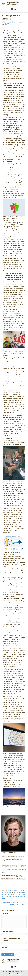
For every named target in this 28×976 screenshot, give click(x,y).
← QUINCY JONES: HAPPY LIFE (10, 902)
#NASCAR (22, 892)
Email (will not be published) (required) (10, 939)
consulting (4, 896)
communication (21, 894)
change (3, 894)
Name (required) (7, 931)
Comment (4, 914)
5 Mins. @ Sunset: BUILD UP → (17, 904)
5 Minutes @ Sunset (14, 890)
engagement (13, 896)
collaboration (11, 894)
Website (4, 947)
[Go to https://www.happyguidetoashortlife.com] (14, 4)
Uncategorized (6, 892)
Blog (22, 890)
